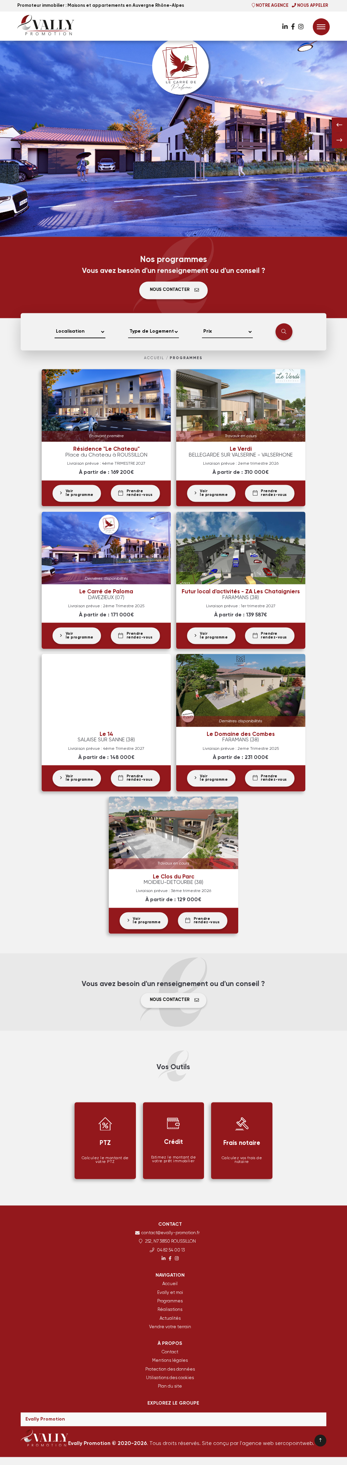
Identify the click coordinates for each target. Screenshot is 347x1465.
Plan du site (170, 1390)
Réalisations (170, 1313)
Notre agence (271, 5)
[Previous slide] (339, 128)
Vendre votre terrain (170, 1331)
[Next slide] (339, 144)
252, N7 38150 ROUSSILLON (170, 1245)
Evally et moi (170, 1296)
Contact (170, 1356)
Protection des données (170, 1373)
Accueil (154, 362)
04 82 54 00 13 (170, 1254)
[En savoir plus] (285, 27)
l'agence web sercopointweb (276, 1447)
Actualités (170, 1322)
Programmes (186, 362)
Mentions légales (170, 1364)
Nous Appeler (312, 5)
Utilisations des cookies (170, 1381)
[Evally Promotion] (51, 25)
